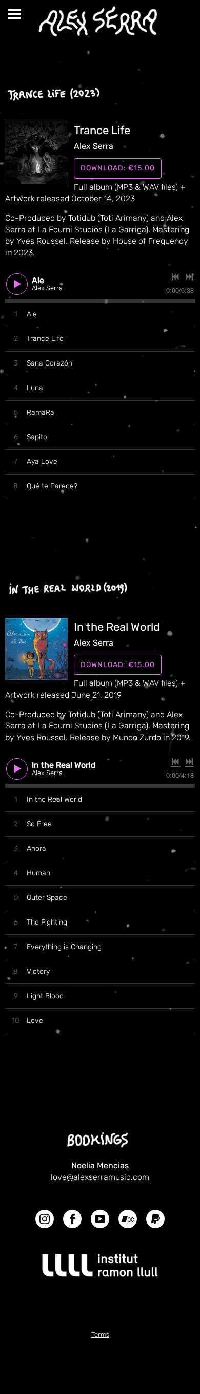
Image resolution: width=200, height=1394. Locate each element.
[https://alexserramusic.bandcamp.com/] (127, 1221)
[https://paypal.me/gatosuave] (155, 1221)
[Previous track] (175, 277)
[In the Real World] (36, 649)
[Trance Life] (36, 152)
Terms (100, 1334)
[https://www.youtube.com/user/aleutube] (100, 1221)
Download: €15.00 (118, 168)
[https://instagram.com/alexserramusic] (44, 1221)
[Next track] (189, 277)
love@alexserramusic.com (100, 1177)
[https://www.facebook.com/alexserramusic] (72, 1221)
